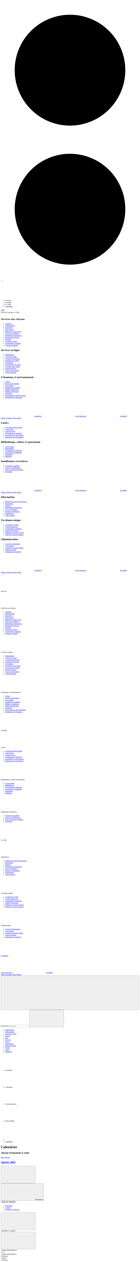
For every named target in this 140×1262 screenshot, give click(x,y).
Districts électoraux (11, 531)
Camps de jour (10, 431)
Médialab (8, 456)
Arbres (7, 382)
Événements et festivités (13, 433)
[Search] (46, 1018)
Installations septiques (12, 388)
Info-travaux (9, 330)
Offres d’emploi (6, 418)
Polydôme (8, 472)
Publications (9, 513)
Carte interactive (81, 416)
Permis (7, 1048)
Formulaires (9, 363)
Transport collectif (11, 345)
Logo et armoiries (11, 510)
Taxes (7, 1042)
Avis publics (9, 546)
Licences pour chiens (12, 367)
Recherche (4, 1026)
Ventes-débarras (10, 372)
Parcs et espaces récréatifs (14, 470)
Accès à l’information (12, 544)
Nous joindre (16, 418)
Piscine (7, 1036)
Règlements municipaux (13, 335)
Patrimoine (9, 454)
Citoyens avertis (10, 1034)
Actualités (123, 416)
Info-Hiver (9, 328)
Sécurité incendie (11, 341)
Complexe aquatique (12, 466)
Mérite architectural (12, 392)
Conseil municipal (11, 527)
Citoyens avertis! (11, 357)
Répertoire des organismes (14, 437)
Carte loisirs (9, 429)
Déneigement (9, 326)
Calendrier (8, 306)
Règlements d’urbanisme (13, 397)
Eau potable (9, 386)
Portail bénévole (10, 368)
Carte (7, 1050)
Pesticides (8, 393)
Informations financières (13, 508)
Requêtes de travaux (12, 337)
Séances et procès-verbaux (14, 535)
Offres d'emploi (10, 1046)
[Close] (2, 280)
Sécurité (8, 339)
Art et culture (9, 447)
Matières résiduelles (12, 390)
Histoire (8, 506)
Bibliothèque (9, 355)
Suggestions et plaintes (13, 343)
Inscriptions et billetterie (13, 452)
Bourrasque (9, 504)
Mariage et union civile (13, 332)
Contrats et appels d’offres (14, 548)
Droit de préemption (12, 384)
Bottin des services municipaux (16, 502)
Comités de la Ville (11, 525)
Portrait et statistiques (12, 511)
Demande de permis (12, 361)
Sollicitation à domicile (13, 552)
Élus (6, 1038)
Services (8, 1040)
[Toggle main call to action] (70, 993)
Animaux (8, 324)
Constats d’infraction (12, 359)
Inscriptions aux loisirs (13, 365)
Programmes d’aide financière (15, 395)
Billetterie (8, 1052)
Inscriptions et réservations (14, 435)
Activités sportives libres (13, 427)
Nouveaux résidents (12, 334)
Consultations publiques (13, 529)
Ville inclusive (10, 515)
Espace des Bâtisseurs (12, 468)
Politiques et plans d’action (14, 533)
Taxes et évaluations (12, 370)
